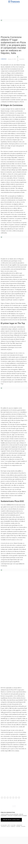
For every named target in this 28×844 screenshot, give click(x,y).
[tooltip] (2, 797)
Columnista (21, 59)
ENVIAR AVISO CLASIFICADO (11, 819)
